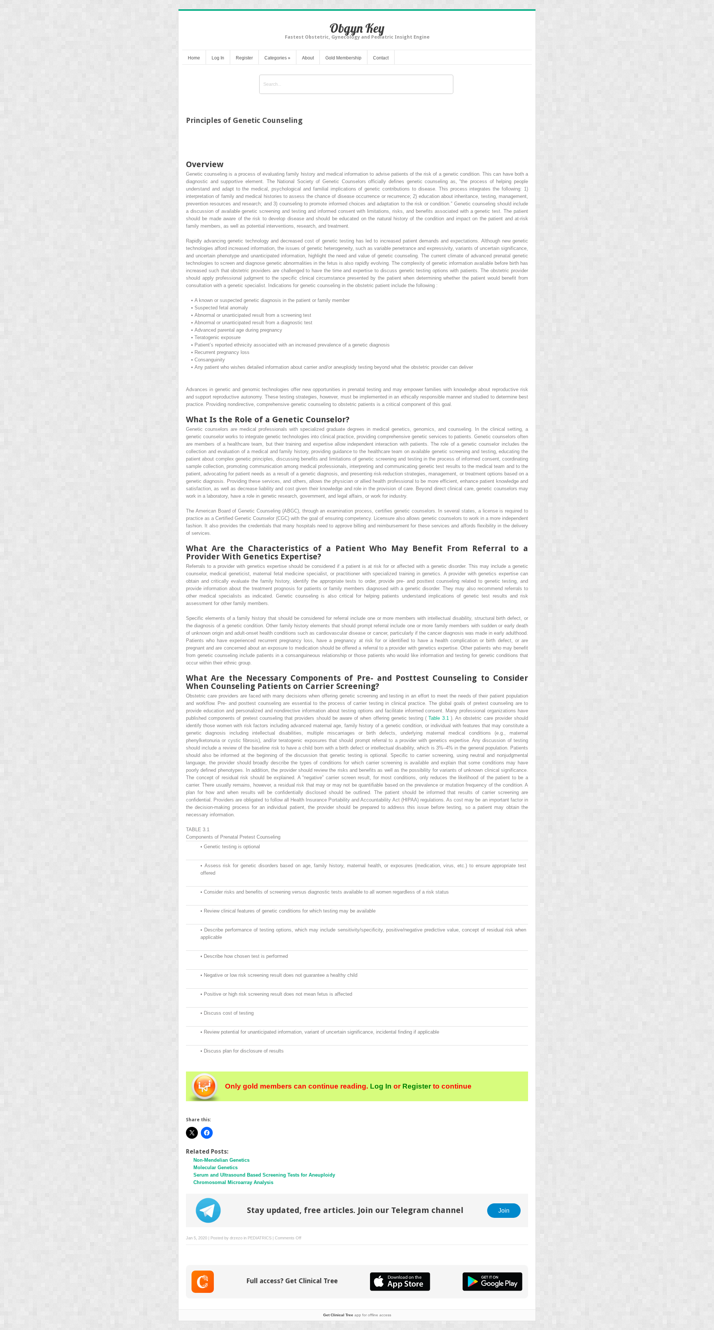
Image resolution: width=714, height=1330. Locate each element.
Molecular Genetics (215, 1167)
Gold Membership (343, 58)
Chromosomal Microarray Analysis (233, 1182)
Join (503, 1210)
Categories (277, 58)
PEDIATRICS (259, 1238)
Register (244, 58)
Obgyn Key (357, 28)
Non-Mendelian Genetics (221, 1160)
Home (194, 58)
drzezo (236, 1238)
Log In (218, 58)
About (308, 58)
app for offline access (357, 1315)
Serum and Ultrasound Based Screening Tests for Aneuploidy (264, 1175)
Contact (381, 58)
